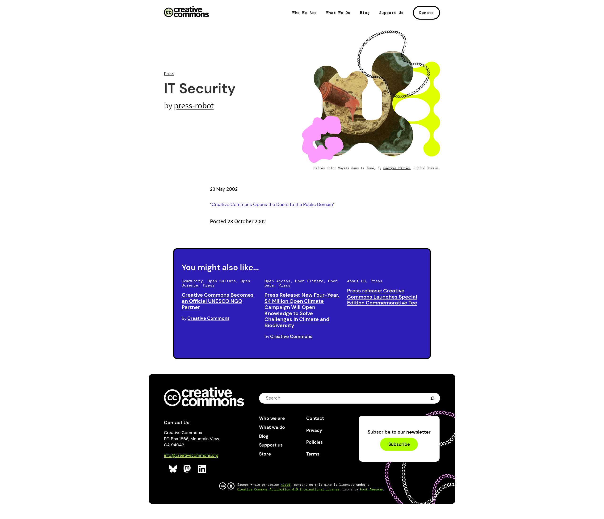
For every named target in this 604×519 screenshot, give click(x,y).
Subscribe (399, 444)
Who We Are (304, 13)
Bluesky (173, 469)
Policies (314, 442)
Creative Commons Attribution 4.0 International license (288, 489)
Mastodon (188, 469)
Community (192, 280)
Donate (426, 12)
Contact (315, 418)
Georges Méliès (396, 168)
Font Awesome (371, 489)
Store (265, 454)
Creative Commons (186, 12)
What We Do (338, 13)
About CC (356, 280)
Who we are (272, 418)
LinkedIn (202, 469)
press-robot (194, 105)
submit (433, 398)
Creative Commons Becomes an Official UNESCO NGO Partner (218, 301)
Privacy (314, 430)
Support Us (391, 13)
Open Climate (309, 280)
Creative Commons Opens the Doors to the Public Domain (272, 204)
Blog (365, 13)
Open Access (277, 280)
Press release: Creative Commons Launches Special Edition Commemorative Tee (382, 296)
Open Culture (222, 280)
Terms (312, 454)
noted (285, 485)
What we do (272, 427)
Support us (271, 445)
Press (169, 73)
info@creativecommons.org (191, 455)
